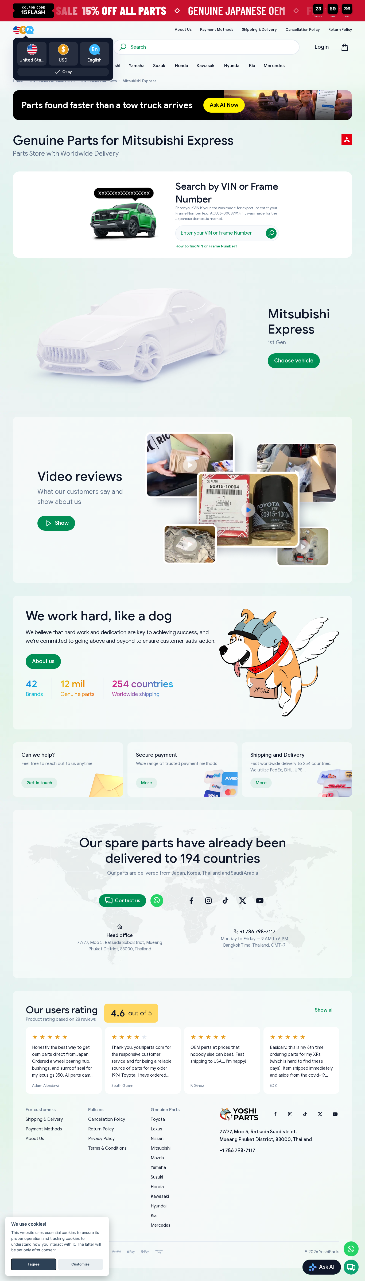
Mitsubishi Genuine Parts (52, 81)
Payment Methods (44, 1129)
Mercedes (160, 1225)
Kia (154, 1215)
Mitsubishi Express (139, 81)
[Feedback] (351, 1267)
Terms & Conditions (107, 1148)
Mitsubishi (160, 1148)
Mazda (157, 1158)
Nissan (157, 1138)
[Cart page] (344, 47)
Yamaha (158, 1167)
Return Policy (101, 1129)
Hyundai (158, 1206)
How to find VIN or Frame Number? (206, 246)
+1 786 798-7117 (257, 932)
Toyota (158, 1119)
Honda (157, 1187)
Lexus (156, 1129)
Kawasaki (160, 1196)
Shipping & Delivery (44, 1119)
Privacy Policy (101, 1138)
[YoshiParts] (239, 1114)
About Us (35, 1138)
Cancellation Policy (106, 1119)
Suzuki (157, 1177)
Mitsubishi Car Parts (98, 81)
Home (18, 81)
